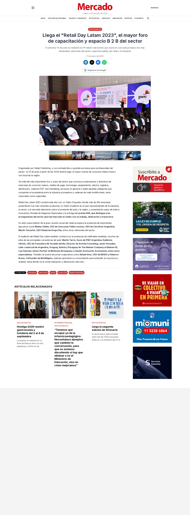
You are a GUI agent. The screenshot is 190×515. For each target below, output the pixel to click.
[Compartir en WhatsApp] (104, 62)
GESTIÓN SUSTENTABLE (57, 18)
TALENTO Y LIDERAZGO (77, 18)
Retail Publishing (76, 272)
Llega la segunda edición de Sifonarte (105, 328)
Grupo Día (62, 272)
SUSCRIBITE (139, 18)
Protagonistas (95, 29)
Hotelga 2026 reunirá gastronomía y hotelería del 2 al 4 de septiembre (30, 331)
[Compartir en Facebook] (98, 62)
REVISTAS (128, 18)
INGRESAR (154, 8)
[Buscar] (148, 18)
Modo (52, 272)
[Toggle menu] (33, 8)
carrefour (32, 272)
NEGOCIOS (106, 18)
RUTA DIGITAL (94, 18)
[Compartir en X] (92, 62)
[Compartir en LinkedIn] (85, 62)
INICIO (43, 18)
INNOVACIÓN (117, 18)
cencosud (43, 272)
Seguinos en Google (97, 70)
